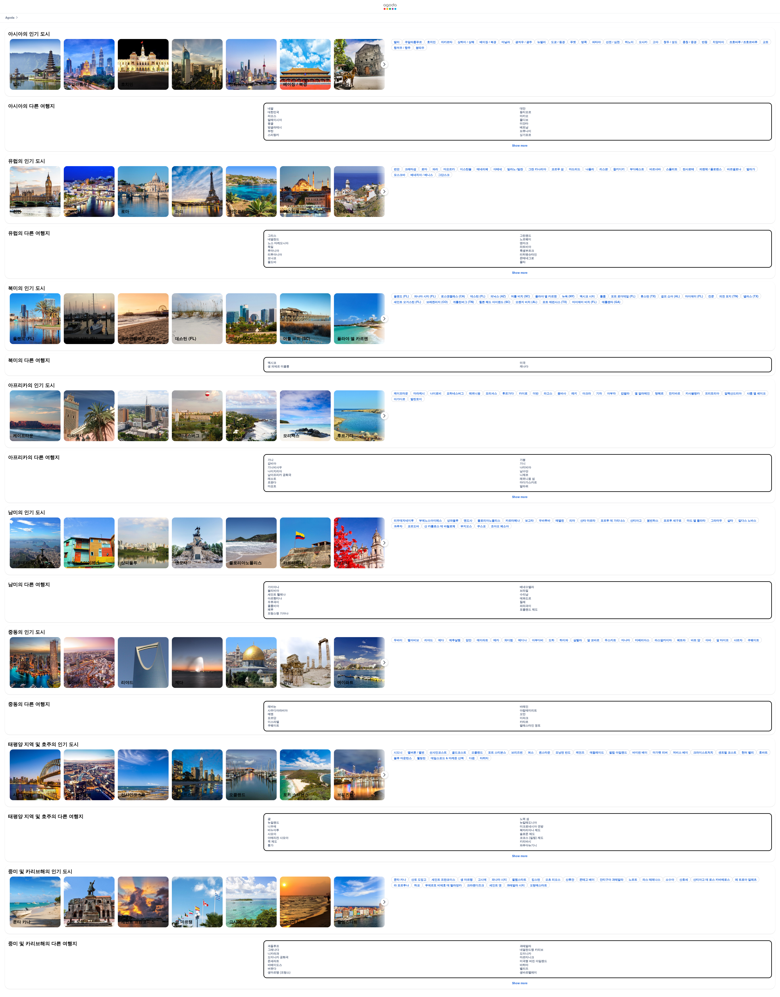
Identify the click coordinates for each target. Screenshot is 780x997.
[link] (390, 6)
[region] (198, 66)
